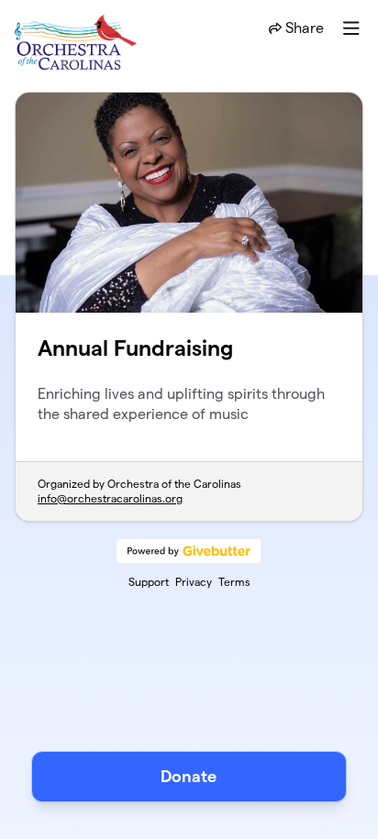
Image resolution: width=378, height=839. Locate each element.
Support (148, 582)
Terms (234, 582)
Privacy (193, 582)
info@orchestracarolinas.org (110, 498)
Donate (189, 776)
